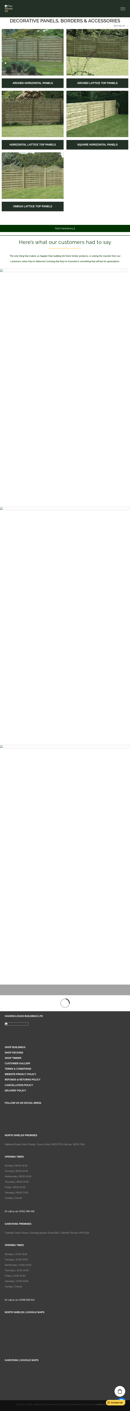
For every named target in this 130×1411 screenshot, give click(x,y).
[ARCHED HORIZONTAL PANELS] (33, 52)
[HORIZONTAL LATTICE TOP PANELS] (33, 114)
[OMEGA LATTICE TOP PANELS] (33, 175)
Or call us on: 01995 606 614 (19, 1299)
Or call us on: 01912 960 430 (19, 1211)
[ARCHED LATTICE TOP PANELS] (97, 52)
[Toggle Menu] (123, 8)
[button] (119, 1391)
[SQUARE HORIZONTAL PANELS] (97, 114)
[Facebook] (65, 1112)
